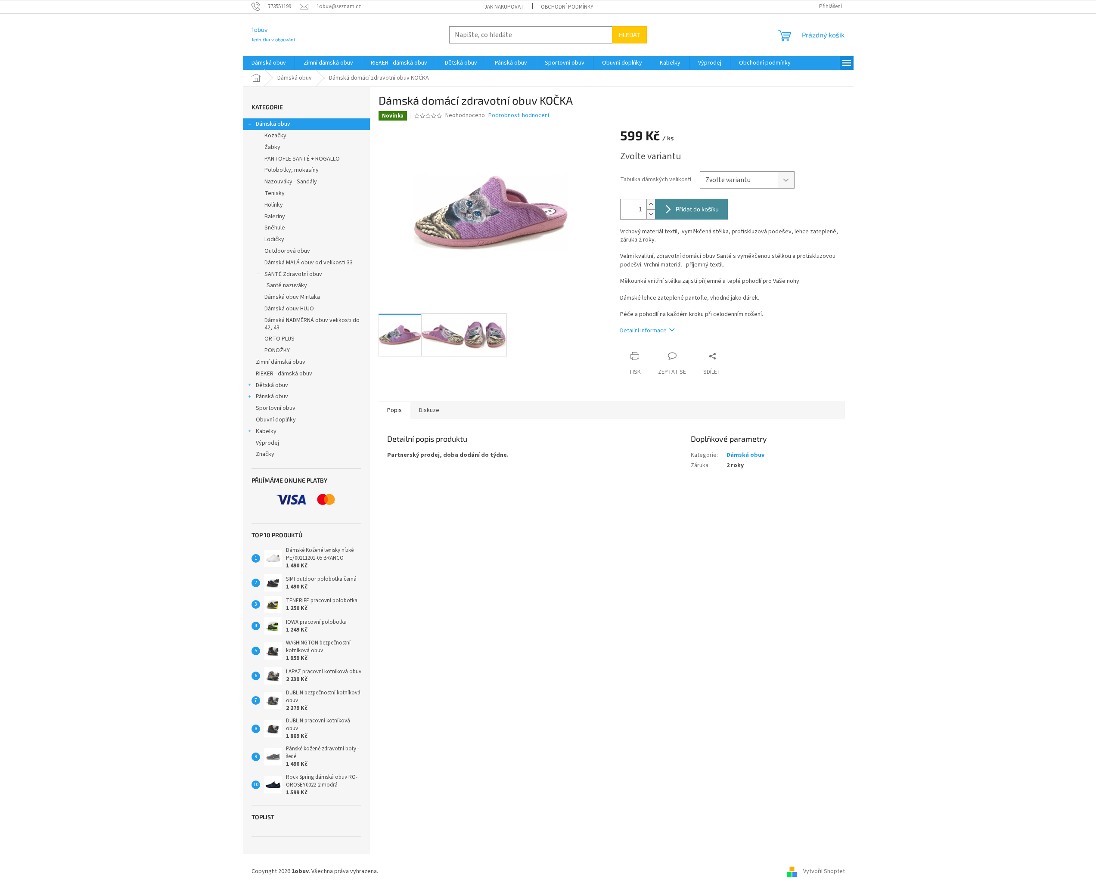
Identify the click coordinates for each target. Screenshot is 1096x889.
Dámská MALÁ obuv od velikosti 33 (308, 262)
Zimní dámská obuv (280, 362)
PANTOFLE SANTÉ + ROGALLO (302, 159)
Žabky (272, 147)
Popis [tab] (394, 410)
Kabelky (266, 431)
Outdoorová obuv (287, 251)
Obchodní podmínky (567, 7)
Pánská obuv (272, 396)
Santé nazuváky (287, 285)
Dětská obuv (272, 385)
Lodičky (274, 239)
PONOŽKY (277, 350)
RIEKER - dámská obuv (284, 373)
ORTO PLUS (279, 339)
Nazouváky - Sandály (290, 181)
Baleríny (274, 216)
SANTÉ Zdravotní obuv (293, 274)
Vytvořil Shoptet (824, 871)
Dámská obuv (273, 124)
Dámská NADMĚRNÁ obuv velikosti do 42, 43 (312, 324)
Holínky (273, 205)
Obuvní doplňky (276, 419)
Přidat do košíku (697, 209)
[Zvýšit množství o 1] (650, 204)
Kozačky (275, 135)
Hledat (629, 34)
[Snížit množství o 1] (650, 214)
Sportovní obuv (275, 408)
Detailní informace (643, 330)
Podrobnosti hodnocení (518, 116)
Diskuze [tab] (429, 410)
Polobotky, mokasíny (291, 170)
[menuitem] (269, 63)
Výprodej (267, 443)
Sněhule (274, 227)
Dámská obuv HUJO (289, 308)
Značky (265, 454)
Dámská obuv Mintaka (292, 297)
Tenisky (274, 193)
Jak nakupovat (504, 7)
